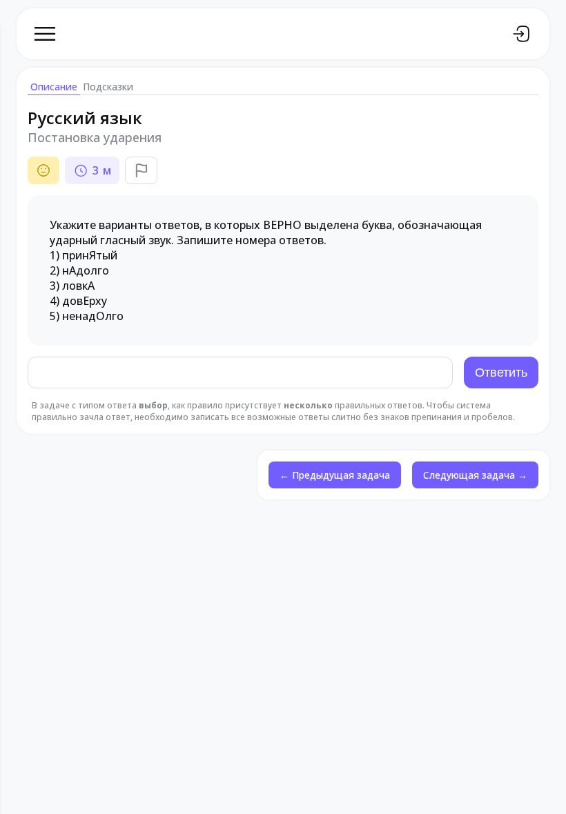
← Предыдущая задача (335, 475)
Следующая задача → (475, 475)
